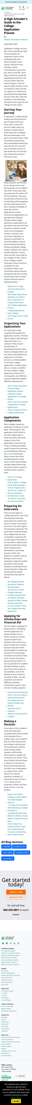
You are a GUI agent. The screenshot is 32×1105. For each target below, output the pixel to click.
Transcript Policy (6, 1055)
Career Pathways (6, 1000)
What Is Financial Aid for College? (17, 715)
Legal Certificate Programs (9, 962)
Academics (4, 1031)
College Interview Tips (17, 595)
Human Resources (6, 978)
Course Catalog (5, 1044)
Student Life (5, 1022)
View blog (4, 1017)
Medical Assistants (6, 980)
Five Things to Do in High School (18, 317)
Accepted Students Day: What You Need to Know (17, 814)
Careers (3, 1019)
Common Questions (7, 1039)
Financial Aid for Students (14, 709)
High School (4, 1024)
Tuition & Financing (7, 1006)
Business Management (8, 973)
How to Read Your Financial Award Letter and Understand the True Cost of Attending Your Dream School (17, 829)
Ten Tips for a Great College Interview (16, 591)
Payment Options (6, 1008)
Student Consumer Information (10, 1042)
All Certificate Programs (8, 951)
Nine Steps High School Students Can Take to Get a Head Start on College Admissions (17, 298)
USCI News (4, 1026)
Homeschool (5, 998)
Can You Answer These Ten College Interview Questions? (17, 608)
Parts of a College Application (15, 478)
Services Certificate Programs (10, 960)
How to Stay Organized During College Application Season (17, 388)
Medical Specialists (7, 982)
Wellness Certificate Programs (10, 964)
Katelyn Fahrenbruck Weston (16, 39)
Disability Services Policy (8, 1051)
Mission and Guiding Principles (10, 1037)
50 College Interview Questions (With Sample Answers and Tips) (17, 600)
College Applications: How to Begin (16, 311)
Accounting (4, 971)
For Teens (4, 995)
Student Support (6, 1046)
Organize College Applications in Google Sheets (17, 396)
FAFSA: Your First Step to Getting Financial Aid (17, 696)
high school (9, 454)
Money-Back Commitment (9, 1011)
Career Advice (5, 1028)
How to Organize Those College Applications (17, 411)
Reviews (3, 1048)
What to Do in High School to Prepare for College (16, 289)
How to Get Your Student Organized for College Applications (18, 404)
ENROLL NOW (16, 892)
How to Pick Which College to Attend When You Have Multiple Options (17, 798)
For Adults (4, 993)
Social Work (4, 984)
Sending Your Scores (16, 496)
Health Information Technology (10, 975)
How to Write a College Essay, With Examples (17, 483)
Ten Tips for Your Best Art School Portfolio (16, 499)
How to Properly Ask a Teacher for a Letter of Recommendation (17, 490)
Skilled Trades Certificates (9, 957)
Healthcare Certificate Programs (10, 953)
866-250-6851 (11, 910)
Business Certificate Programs (10, 955)
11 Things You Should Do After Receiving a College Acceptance (18, 808)
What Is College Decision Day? (18, 819)
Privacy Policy (5, 1053)
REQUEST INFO (16, 897)
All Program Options (7, 991)
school (6, 782)
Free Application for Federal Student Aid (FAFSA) (16, 703)
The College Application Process (17, 306)
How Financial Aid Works (18, 692)
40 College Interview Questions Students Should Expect (16, 584)
